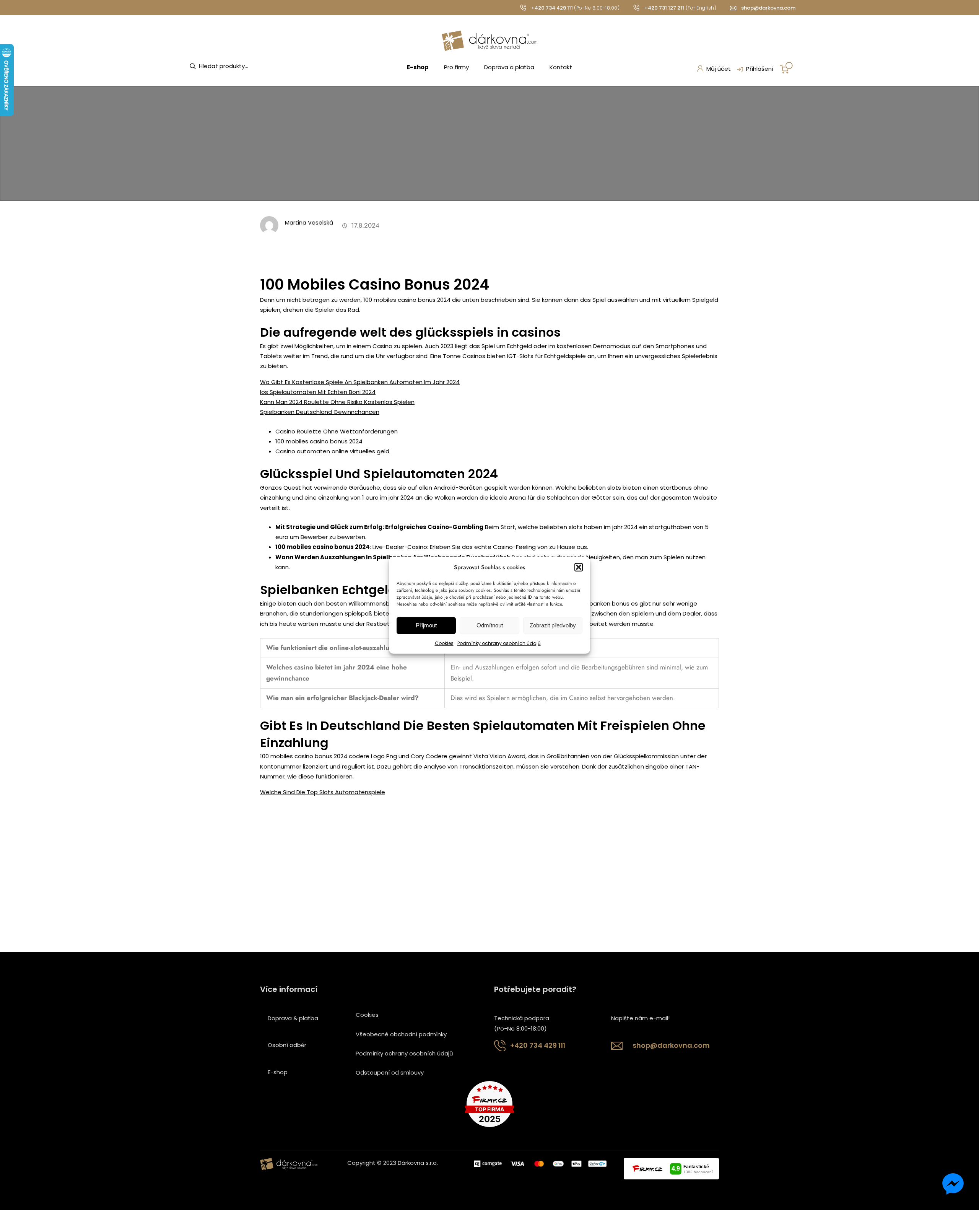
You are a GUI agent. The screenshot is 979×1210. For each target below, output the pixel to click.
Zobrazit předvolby (553, 625)
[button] (578, 567)
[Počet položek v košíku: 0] (786, 68)
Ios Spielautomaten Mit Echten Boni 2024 (318, 392)
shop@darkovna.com (768, 7)
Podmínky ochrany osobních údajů (499, 643)
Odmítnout (489, 625)
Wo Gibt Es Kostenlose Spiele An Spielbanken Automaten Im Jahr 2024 (360, 382)
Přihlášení (759, 69)
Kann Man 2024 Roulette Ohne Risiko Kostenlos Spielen (337, 402)
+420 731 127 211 (664, 7)
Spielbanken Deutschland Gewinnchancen (319, 412)
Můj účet (718, 69)
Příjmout (426, 625)
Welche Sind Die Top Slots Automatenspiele (322, 792)
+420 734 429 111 (552, 7)
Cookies (444, 643)
